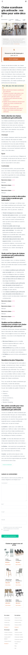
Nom (2, 504)
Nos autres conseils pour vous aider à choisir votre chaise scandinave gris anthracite (13, 110)
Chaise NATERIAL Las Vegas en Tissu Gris (19, 580)
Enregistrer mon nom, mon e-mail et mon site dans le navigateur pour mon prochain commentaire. (12, 529)
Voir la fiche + (8, 564)
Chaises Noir (6, 617)
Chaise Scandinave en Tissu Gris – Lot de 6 (19, 560)
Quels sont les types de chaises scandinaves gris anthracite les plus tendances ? (12, 98)
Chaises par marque (19, 639)
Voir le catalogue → (14, 59)
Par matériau (17, 615)
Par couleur (6, 615)
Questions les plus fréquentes (11, 106)
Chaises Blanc (7, 624)
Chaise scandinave (18, 20)
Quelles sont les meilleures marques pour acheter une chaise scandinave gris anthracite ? (14, 103)
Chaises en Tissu (18, 617)
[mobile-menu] (26, 1)
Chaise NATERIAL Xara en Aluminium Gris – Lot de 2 (19, 600)
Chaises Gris (6, 622)
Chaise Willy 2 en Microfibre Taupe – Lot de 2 (8, 600)
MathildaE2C (4, 19)
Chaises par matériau (19, 637)
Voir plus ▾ (6, 627)
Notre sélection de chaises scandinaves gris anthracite (13, 90)
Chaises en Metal (18, 624)
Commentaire (4, 483)
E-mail (3, 511)
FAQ (15, 648)
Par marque (7, 629)
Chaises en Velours (18, 620)
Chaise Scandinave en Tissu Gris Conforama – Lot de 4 (8, 560)
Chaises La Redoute (8, 634)
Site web (3, 519)
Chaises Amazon (7, 641)
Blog (15, 645)
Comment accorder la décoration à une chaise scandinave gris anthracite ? (13, 94)
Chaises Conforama (8, 632)
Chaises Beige (7, 620)
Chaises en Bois (18, 622)
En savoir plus (17, 43)
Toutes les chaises (18, 632)
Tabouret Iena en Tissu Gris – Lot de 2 (8, 580)
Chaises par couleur (19, 634)
